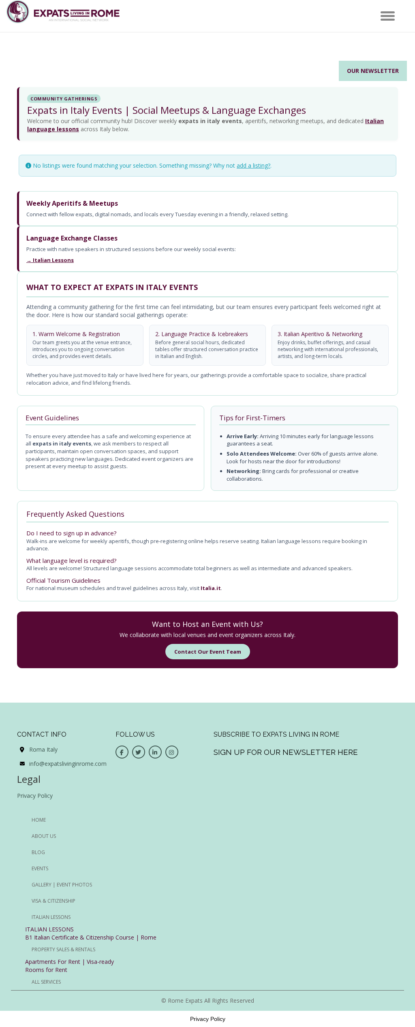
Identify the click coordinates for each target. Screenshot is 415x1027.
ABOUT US (44, 836)
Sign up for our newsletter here (286, 752)
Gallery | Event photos (62, 884)
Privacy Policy (35, 795)
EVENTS (40, 868)
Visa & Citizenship (53, 900)
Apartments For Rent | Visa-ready (69, 961)
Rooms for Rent (46, 970)
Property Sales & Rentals (63, 949)
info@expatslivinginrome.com (68, 763)
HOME (39, 819)
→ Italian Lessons (50, 260)
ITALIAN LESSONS (49, 929)
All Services (46, 981)
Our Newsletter (373, 71)
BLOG (38, 852)
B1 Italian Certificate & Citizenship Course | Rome (90, 937)
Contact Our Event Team (207, 651)
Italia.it (211, 588)
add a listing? (253, 165)
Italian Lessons (51, 917)
